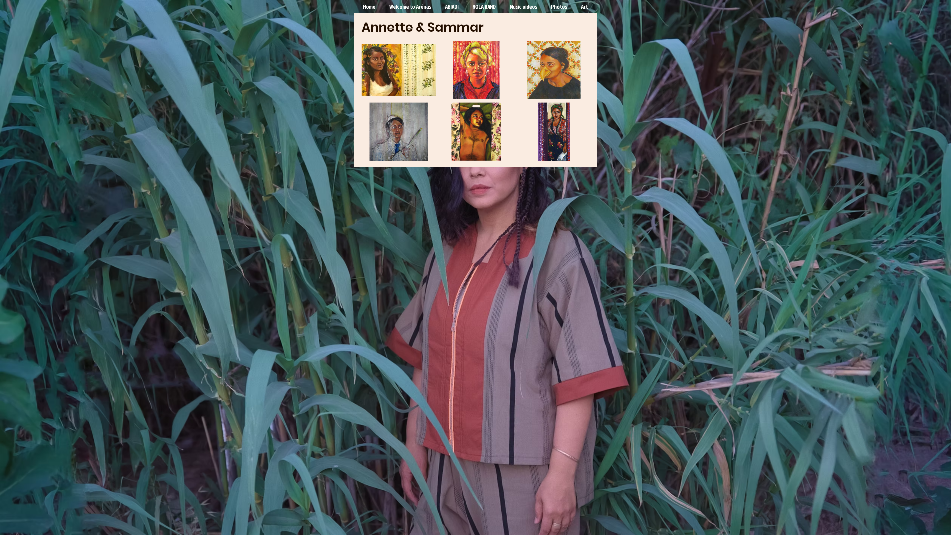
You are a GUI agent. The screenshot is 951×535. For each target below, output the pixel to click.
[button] (399, 70)
